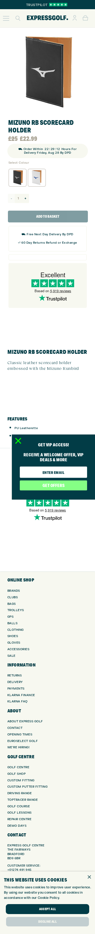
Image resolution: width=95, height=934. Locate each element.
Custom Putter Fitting (27, 787)
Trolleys (15, 610)
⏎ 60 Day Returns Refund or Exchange (47, 243)
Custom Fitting (21, 780)
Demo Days (17, 826)
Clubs (12, 597)
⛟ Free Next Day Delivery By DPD (47, 234)
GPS (10, 617)
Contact (15, 728)
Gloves (13, 643)
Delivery (15, 682)
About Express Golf (25, 721)
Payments (16, 689)
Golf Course (18, 806)
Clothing (15, 630)
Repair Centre (19, 819)
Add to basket (47, 216)
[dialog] (47, 903)
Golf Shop (16, 774)
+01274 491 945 (19, 870)
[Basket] (85, 18)
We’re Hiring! (18, 747)
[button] (6, 18)
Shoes (12, 636)
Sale (11, 656)
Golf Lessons (19, 813)
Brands (13, 591)
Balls (12, 623)
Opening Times (19, 734)
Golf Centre (18, 767)
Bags (11, 604)
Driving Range (19, 793)
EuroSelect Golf (22, 741)
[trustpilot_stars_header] (58, 4)
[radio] (17, 177)
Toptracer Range (22, 800)
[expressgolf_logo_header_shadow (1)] (47, 18)
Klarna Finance (21, 695)
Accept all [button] (47, 909)
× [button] (89, 877)
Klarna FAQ (17, 701)
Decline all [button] (47, 921)
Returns (14, 675)
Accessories (18, 649)
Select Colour (18, 163)
